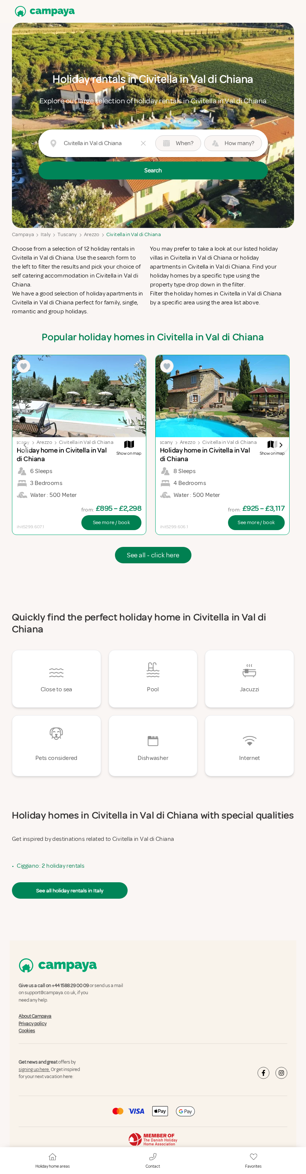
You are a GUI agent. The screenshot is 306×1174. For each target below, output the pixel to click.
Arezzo (92, 234)
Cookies (27, 1031)
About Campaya (35, 1016)
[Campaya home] (43, 11)
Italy (46, 234)
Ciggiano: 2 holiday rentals (50, 866)
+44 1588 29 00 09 (70, 986)
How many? (239, 143)
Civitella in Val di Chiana (133, 234)
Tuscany (67, 234)
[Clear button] (143, 143)
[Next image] (280, 445)
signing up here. (34, 1070)
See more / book (111, 522)
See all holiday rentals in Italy (69, 890)
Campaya (23, 234)
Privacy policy (33, 1024)
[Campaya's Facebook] (263, 1073)
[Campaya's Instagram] (281, 1073)
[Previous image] (25, 445)
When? (184, 143)
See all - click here (153, 555)
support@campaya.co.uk (50, 993)
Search (153, 170)
